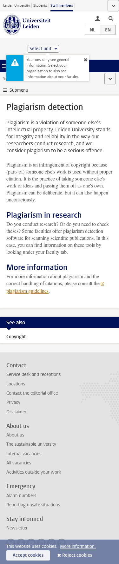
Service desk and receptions (33, 374)
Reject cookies (77, 555)
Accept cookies (28, 555)
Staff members (61, 5)
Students (40, 5)
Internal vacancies (23, 454)
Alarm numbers (21, 496)
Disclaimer (16, 412)
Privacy (13, 402)
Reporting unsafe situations (33, 505)
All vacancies (18, 463)
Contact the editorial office (32, 393)
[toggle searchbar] (111, 18)
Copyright (16, 337)
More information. (78, 546)
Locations (15, 384)
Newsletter (17, 528)
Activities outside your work (33, 472)
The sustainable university (31, 444)
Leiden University (16, 5)
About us (15, 435)
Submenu (19, 90)
